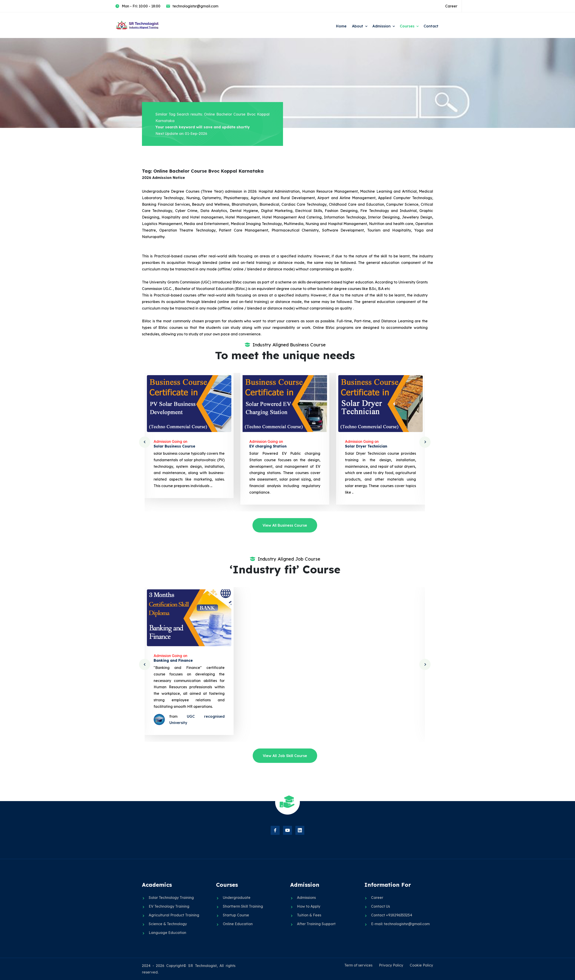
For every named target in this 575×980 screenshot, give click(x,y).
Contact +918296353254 (391, 915)
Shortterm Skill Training (243, 906)
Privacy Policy (391, 965)
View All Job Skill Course (285, 755)
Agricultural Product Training (174, 915)
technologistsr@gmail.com (195, 6)
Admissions (306, 897)
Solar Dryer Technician (270, 446)
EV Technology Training (169, 906)
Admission (381, 26)
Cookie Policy (421, 965)
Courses (407, 26)
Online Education (238, 924)
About (357, 26)
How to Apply (308, 906)
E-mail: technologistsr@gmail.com (400, 924)
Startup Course (236, 915)
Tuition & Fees (309, 915)
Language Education (167, 932)
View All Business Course (285, 525)
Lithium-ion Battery (363, 446)
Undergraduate (236, 897)
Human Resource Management (373, 660)
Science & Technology (168, 924)
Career (451, 6)
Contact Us (380, 906)
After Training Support (316, 924)
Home (341, 26)
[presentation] (144, 442)
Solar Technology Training (171, 897)
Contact (431, 26)
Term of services (358, 965)
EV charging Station (172, 446)
